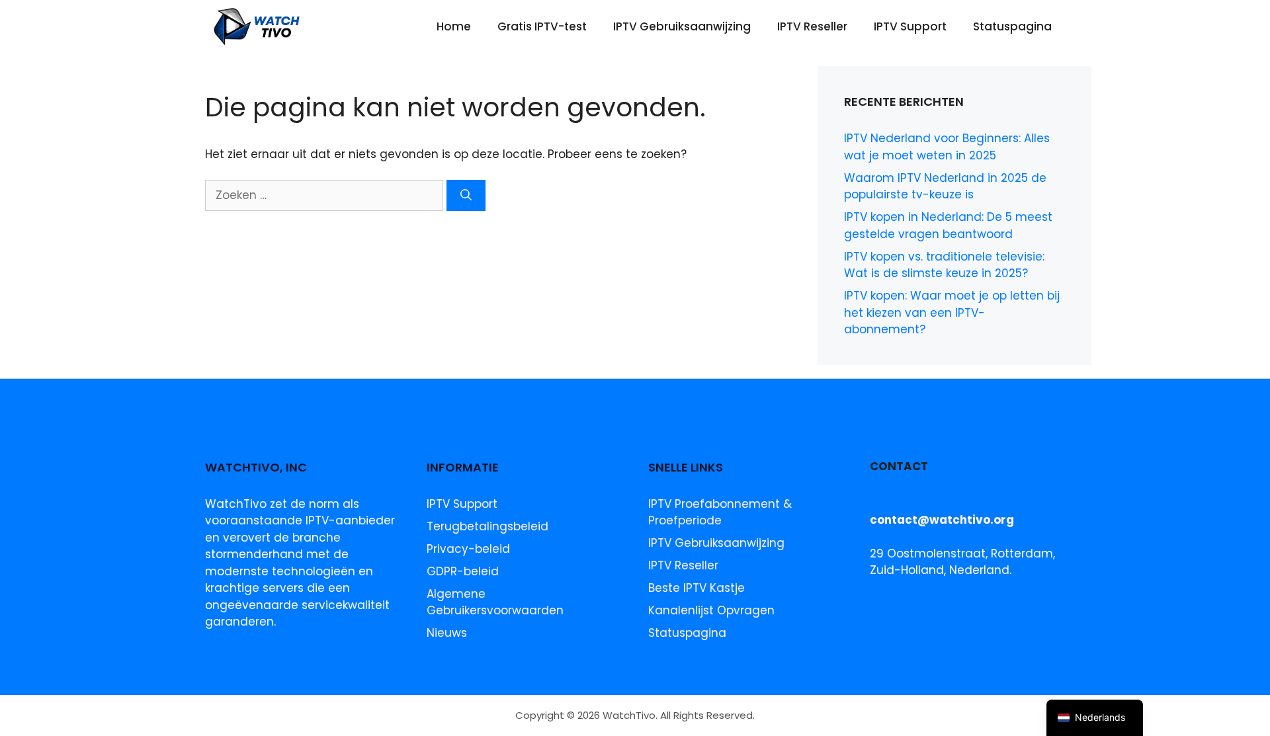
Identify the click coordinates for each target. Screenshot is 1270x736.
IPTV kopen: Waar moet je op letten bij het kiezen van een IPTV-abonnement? (952, 312)
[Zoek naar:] (325, 195)
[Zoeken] (466, 196)
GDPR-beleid (463, 571)
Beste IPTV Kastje (696, 588)
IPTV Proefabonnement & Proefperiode (720, 512)
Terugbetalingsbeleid (487, 526)
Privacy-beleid (468, 549)
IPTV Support (910, 26)
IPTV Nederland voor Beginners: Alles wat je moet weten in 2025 (947, 146)
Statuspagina (1012, 26)
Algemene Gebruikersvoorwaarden (495, 602)
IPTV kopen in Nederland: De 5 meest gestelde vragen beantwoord (948, 225)
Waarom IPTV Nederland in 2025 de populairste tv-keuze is (945, 186)
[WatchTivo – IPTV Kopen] (257, 26)
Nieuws (447, 633)
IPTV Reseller (812, 26)
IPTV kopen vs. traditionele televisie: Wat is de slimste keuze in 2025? (944, 265)
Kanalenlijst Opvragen (711, 610)
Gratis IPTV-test (542, 26)
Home (454, 26)
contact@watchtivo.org (942, 520)
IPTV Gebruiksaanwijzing (682, 26)
